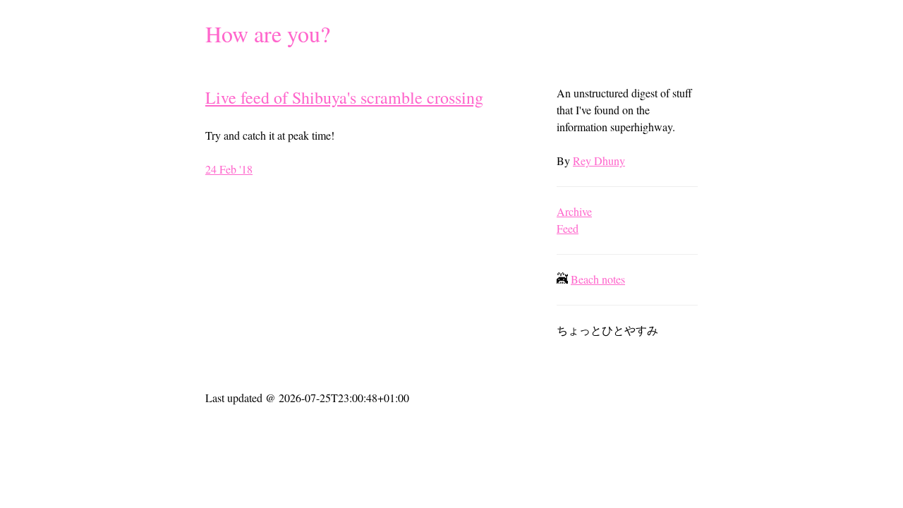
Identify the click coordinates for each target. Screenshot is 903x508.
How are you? (267, 33)
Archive (574, 211)
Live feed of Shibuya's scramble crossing (344, 97)
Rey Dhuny (599, 160)
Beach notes (598, 279)
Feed (567, 228)
